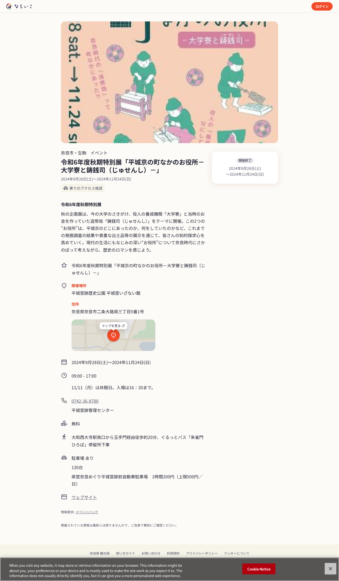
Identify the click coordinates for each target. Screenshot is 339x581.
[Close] (330, 568)
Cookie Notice (258, 568)
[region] (169, 569)
